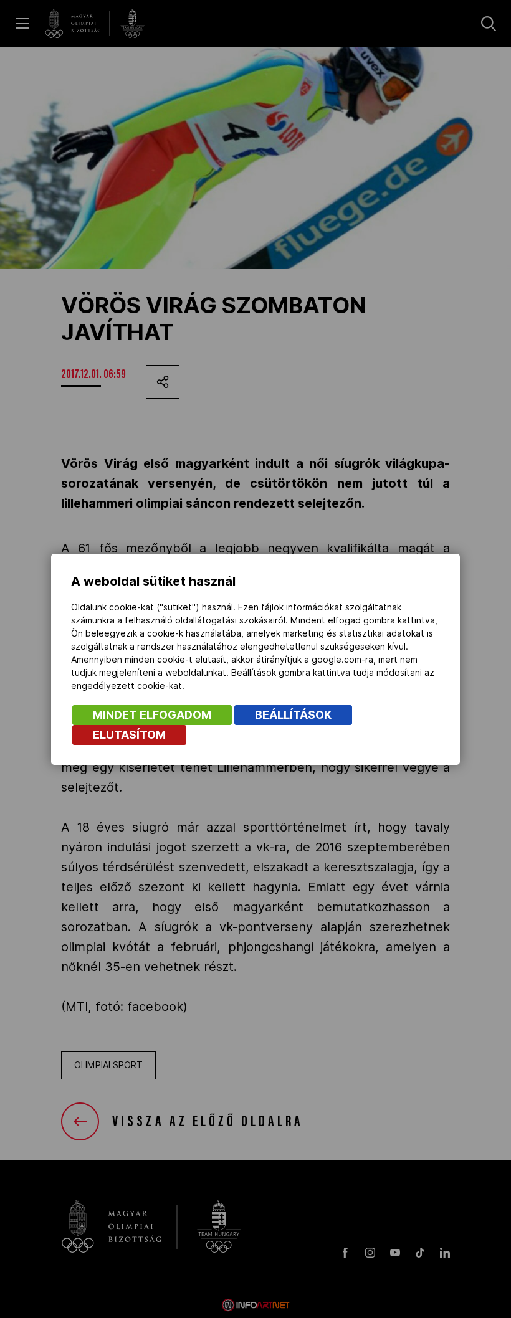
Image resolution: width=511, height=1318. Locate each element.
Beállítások (293, 714)
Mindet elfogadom (152, 714)
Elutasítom (129, 734)
